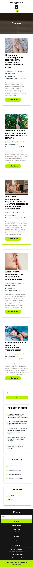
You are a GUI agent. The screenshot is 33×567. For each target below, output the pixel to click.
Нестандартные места (11, 147)
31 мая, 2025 (10, 213)
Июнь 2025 (11, 496)
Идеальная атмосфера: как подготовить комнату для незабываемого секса (14, 61)
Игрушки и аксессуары (11, 290)
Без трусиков (16, 3)
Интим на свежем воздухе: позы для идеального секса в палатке (16, 134)
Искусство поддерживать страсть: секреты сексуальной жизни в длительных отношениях (16, 202)
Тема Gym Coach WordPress (15, 562)
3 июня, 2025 (10, 142)
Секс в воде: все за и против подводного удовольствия (15, 346)
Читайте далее (13, 99)
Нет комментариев (10, 73)
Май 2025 (10, 500)
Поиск (17, 397)
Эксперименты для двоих (12, 78)
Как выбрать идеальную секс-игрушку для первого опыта (15, 275)
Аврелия (19, 71)
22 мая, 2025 (10, 354)
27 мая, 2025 (10, 283)
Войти (16, 540)
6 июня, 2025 (10, 71)
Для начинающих (10, 76)
